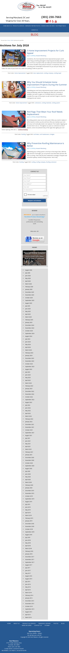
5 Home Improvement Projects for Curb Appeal (45, 51)
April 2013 (28, 614)
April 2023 (28, 380)
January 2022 (28, 421)
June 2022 (28, 408)
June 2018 (28, 540)
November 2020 (29, 460)
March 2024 (28, 350)
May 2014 (28, 587)
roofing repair (57, 73)
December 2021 (29, 424)
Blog (62, 623)
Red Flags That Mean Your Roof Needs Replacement (45, 113)
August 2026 (28, 270)
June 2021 (28, 441)
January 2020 (28, 488)
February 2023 (29, 386)
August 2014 (28, 579)
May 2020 (28, 477)
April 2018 (28, 545)
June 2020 (28, 474)
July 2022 (27, 405)
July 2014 (27, 581)
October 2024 (29, 331)
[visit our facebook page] (50, 21)
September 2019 (29, 499)
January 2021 (28, 455)
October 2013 (29, 606)
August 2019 (28, 501)
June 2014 (28, 584)
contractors (38, 103)
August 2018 (28, 534)
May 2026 (28, 278)
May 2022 (28, 410)
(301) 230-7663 (51, 17)
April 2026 (28, 281)
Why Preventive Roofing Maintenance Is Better (45, 144)
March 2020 (28, 482)
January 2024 (28, 355)
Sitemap (47, 625)
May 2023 (28, 377)
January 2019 (28, 521)
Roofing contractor (51, 162)
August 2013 (28, 612)
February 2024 (29, 353)
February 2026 (29, 286)
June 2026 (28, 275)
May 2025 (28, 311)
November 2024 (29, 328)
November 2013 (29, 603)
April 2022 (28, 413)
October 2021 (29, 430)
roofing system (56, 103)
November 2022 (29, 394)
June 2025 (28, 309)
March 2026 (28, 284)
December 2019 (29, 490)
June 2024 (28, 342)
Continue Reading (23, 129)
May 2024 (28, 344)
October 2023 (29, 364)
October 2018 (29, 529)
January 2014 (28, 598)
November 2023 (29, 361)
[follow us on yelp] (53, 21)
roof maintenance (44, 134)
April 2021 (28, 446)
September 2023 (29, 366)
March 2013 (28, 617)
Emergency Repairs (44, 623)
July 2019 (27, 504)
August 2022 (28, 402)
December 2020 (29, 457)
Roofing (23, 134)
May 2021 (28, 443)
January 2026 (28, 289)
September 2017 (29, 562)
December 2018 (29, 523)
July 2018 (27, 537)
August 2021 (28, 435)
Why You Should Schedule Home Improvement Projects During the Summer (47, 83)
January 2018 (28, 554)
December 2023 (29, 358)
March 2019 (28, 515)
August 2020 (28, 468)
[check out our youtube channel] (56, 21)
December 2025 (29, 292)
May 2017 (28, 573)
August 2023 (28, 369)
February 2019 (29, 518)
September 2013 (29, 609)
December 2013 (29, 601)
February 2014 (29, 595)
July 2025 (27, 306)
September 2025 (29, 300)
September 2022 (29, 399)
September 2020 (29, 466)
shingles (52, 134)
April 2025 (28, 314)
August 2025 (28, 303)
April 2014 (28, 590)
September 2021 (29, 432)
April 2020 (28, 479)
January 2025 (28, 322)
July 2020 (27, 471)
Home (9, 623)
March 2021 (28, 449)
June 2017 (28, 570)
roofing (33, 162)
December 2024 (29, 325)
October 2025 (29, 297)
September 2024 (29, 333)
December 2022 (29, 391)
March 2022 (28, 416)
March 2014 (28, 592)
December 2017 (29, 556)
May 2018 (28, 543)
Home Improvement (20, 73)
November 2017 (29, 559)
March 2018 (28, 548)
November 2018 (29, 526)
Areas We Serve (26, 625)
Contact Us (38, 625)
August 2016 (28, 576)
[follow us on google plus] (47, 21)
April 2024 (28, 347)
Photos (55, 623)
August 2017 (28, 565)
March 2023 (28, 383)
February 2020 (29, 485)
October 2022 (29, 397)
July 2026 (27, 273)
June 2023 (28, 375)
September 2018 (29, 532)
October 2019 (29, 496)
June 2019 (28, 507)
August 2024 (28, 336)
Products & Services (29, 623)
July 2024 (27, 339)
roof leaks (36, 134)
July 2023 (27, 372)
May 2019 (28, 510)
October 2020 (29, 463)
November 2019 (29, 493)
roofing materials (46, 103)
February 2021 (29, 452)
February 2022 (29, 419)
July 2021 (27, 438)
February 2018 (29, 551)
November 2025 (29, 295)
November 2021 (29, 427)
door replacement (38, 73)
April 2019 (28, 512)
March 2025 (28, 317)
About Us (17, 623)
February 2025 (29, 320)
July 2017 (27, 568)
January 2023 (28, 388)
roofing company (48, 73)
